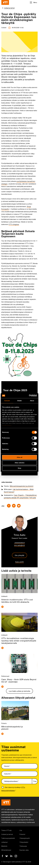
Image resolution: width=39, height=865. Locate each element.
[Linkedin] (14, 506)
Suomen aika (24, 850)
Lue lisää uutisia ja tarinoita (19, 691)
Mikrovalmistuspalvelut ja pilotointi (21, 486)
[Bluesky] (19, 506)
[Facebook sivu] (2, 856)
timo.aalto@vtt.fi (19, 545)
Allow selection (19, 462)
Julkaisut (4, 842)
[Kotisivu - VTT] (5, 2)
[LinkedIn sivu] (11, 856)
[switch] (34, 437)
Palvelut (22, 834)
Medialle (4, 846)
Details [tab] (19, 400)
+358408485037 (19, 543)
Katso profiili (19, 562)
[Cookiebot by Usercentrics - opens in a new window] (29, 395)
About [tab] (32, 400)
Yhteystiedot (24, 842)
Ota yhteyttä (19, 555)
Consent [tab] (7, 400)
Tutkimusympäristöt (8, 838)
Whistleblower (6, 850)
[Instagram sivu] (16, 857)
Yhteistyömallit (25, 838)
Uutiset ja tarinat (7, 834)
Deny (19, 468)
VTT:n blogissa (14, 224)
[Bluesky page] (6, 857)
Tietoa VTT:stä (6, 830)
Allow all (19, 457)
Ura (21, 830)
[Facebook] (9, 506)
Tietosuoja (23, 846)
